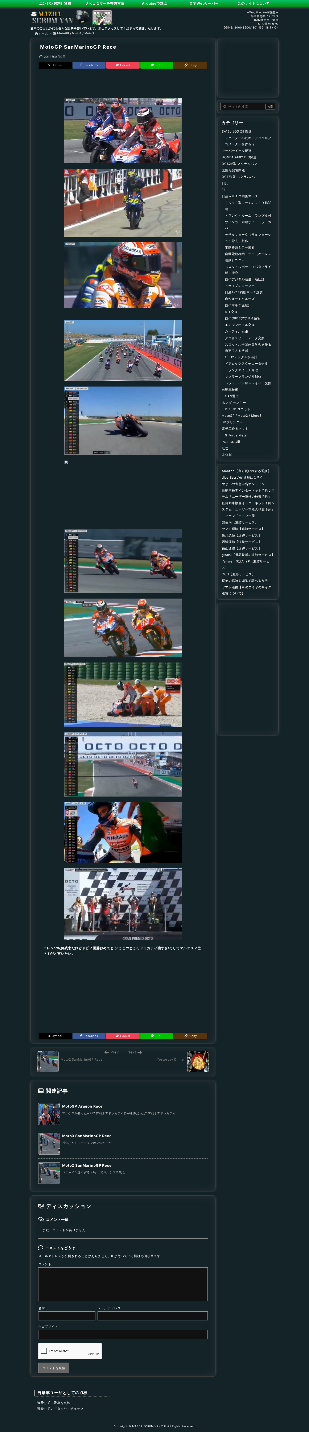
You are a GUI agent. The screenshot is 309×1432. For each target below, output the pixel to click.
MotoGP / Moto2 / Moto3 (75, 33)
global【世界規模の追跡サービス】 (248, 555)
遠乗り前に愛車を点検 (53, 1403)
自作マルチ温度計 (238, 305)
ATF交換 (231, 312)
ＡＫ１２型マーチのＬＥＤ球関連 (248, 206)
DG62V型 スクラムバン (239, 164)
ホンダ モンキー (234, 403)
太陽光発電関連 (233, 170)
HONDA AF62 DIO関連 (239, 157)
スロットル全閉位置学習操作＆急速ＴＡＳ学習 (248, 348)
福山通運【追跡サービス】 (241, 548)
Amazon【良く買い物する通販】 (246, 471)
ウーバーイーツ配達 (237, 151)
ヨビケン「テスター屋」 (240, 516)
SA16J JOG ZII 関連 (237, 131)
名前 (41, 1308)
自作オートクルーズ (240, 299)
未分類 (227, 455)
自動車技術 (230, 390)
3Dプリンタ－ (232, 422)
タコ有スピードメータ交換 (245, 338)
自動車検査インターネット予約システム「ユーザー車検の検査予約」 (248, 494)
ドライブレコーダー (240, 286)
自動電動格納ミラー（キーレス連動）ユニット (248, 257)
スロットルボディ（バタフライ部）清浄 (248, 270)
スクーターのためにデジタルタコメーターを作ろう (248, 141)
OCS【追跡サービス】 (238, 574)
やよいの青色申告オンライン (243, 484)
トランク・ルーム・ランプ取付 (248, 215)
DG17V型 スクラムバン (239, 177)
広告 (225, 448)
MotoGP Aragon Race (82, 1106)
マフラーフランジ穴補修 (243, 377)
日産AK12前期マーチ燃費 (244, 292)
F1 (223, 190)
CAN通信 (232, 396)
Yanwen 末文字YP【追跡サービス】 (245, 565)
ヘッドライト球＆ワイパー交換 (248, 383)
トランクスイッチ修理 (241, 370)
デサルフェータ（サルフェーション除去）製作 (248, 238)
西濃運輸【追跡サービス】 (241, 542)
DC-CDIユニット (238, 409)
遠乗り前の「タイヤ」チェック (60, 1409)
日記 (225, 183)
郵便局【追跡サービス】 (240, 522)
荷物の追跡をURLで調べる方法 (245, 581)
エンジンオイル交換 (240, 325)
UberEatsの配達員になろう (242, 477)
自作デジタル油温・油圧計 (245, 279)
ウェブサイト (48, 1326)
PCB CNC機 (231, 442)
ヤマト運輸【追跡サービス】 (243, 529)
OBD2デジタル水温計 (241, 357)
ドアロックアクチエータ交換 (246, 364)
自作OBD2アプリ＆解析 (243, 318)
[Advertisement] (122, 82)
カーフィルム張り (238, 331)
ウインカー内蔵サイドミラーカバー (248, 225)
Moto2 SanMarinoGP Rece (87, 1165)
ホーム (43, 33)
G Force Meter (236, 435)
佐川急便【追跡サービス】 (241, 535)
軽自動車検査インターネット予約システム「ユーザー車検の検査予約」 (248, 506)
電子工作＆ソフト (235, 429)
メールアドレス (109, 1308)
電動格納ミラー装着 (240, 247)
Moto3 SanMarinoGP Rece (87, 1136)
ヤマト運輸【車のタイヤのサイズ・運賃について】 (248, 590)
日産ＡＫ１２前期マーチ (240, 196)
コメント (45, 1264)
